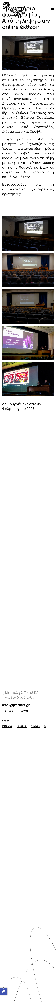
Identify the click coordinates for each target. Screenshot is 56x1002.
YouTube (35, 726)
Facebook (22, 726)
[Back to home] (14, 8)
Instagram (7, 726)
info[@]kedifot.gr (16, 705)
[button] (52, 8)
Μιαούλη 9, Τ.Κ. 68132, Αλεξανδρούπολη (22, 695)
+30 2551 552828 (15, 711)
